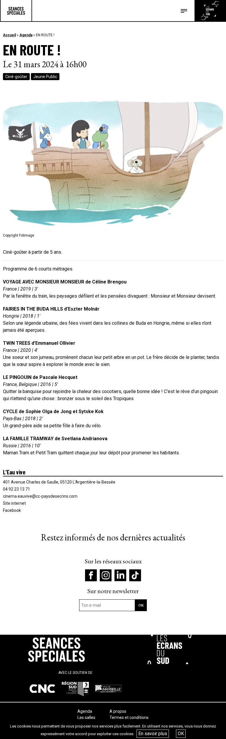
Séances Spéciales (16, 10)
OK (181, 733)
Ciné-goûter (16, 76)
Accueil (9, 35)
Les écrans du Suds (210, 10)
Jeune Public (45, 76)
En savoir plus (152, 733)
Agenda (25, 35)
